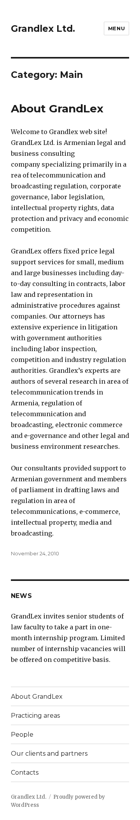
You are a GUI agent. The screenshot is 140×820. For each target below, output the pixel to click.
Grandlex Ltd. (43, 28)
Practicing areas (35, 715)
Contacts (24, 772)
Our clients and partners (49, 753)
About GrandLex (57, 108)
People (22, 734)
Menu (116, 28)
